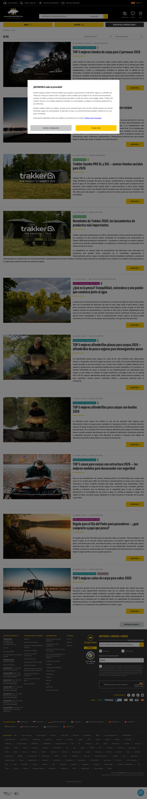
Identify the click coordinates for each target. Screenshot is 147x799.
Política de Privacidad (93, 118)
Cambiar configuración (51, 128)
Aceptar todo (96, 128)
